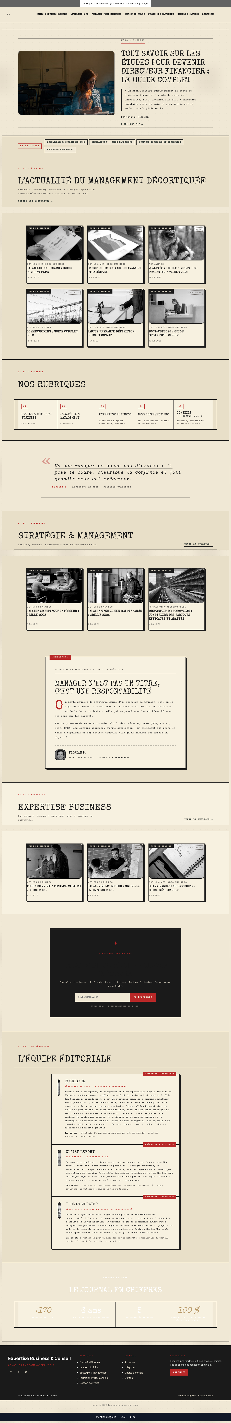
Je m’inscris (142, 997)
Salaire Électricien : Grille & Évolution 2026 (114, 888)
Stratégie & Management (161, 14)
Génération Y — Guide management (112, 142)
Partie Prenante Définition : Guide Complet (112, 333)
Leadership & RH (79, 14)
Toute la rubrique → (198, 544)
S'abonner (179, 1372)
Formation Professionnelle (106, 14)
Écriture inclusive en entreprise (160, 142)
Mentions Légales (106, 1416)
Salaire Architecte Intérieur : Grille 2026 (53, 613)
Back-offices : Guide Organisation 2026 (166, 333)
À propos (130, 1362)
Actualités (208, 14)
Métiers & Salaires (188, 14)
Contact (129, 1377)
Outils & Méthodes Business (51, 14)
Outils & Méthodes (90, 1362)
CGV (123, 1416)
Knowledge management (60, 150)
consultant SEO (100, 1405)
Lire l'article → (132, 124)
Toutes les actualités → (35, 201)
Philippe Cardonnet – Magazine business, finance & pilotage (116, 3)
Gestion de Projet (135, 14)
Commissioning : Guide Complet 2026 (52, 333)
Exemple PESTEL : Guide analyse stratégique (114, 270)
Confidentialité (205, 1395)
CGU (132, 1416)
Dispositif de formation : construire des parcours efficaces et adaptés (170, 615)
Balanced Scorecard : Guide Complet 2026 (49, 270)
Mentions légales (187, 1395)
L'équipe (130, 1367)
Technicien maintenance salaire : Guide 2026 (54, 888)
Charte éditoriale (134, 1372)
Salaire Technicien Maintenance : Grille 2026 (115, 613)
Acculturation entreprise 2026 (66, 142)
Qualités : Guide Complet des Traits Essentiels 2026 (173, 270)
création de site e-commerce (123, 1405)
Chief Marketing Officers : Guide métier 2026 (172, 888)
